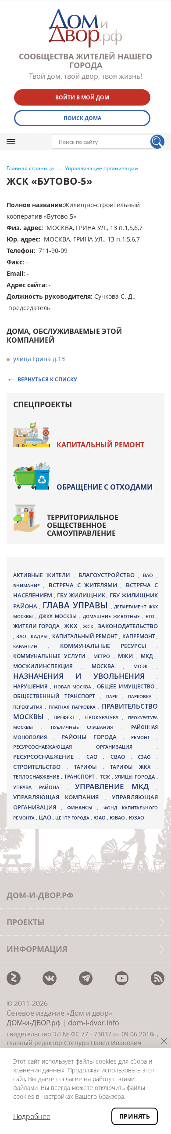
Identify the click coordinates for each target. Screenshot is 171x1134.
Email (15, 273)
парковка (142, 696)
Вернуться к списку (47, 379)
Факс (14, 262)
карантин (30, 646)
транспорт (80, 776)
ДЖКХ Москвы (59, 616)
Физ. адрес (24, 227)
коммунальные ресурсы (108, 646)
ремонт (144, 737)
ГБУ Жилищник (82, 595)
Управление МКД (116, 786)
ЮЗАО (136, 818)
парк (114, 696)
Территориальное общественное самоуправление (82, 525)
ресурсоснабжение (46, 757)
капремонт (139, 636)
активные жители (43, 575)
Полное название (34, 205)
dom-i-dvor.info (93, 1023)
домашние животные (112, 616)
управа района (40, 787)
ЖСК (89, 626)
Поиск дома (82, 118)
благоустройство (108, 575)
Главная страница (30, 168)
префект (66, 717)
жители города (37, 626)
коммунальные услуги (51, 656)
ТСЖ (106, 776)
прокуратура (104, 717)
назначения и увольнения (85, 676)
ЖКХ (72, 626)
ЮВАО (118, 817)
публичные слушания (86, 727)
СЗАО (147, 757)
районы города (92, 737)
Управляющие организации (101, 168)
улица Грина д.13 (39, 359)
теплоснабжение (37, 777)
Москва (107, 665)
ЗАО (22, 636)
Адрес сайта (26, 285)
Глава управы (76, 605)
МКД (149, 655)
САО (94, 757)
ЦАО (46, 817)
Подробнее (31, 1116)
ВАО (150, 575)
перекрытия (29, 707)
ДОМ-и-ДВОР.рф (34, 1023)
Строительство (40, 767)
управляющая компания (59, 797)
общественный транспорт (56, 696)
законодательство (128, 626)
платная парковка (73, 707)
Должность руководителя (49, 296)
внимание (28, 585)
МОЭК (145, 666)
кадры (40, 636)
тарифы (88, 767)
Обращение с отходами (105, 487)
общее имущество (127, 686)
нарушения (31, 686)
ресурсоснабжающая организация (85, 747)
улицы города (136, 776)
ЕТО (151, 616)
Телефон (20, 250)
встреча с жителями (85, 585)
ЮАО (100, 818)
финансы (82, 808)
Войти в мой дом (82, 97)
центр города (73, 818)
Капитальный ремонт (100, 445)
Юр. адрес (23, 239)
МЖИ (127, 656)
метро (103, 656)
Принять (134, 1116)
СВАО (120, 756)
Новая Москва (74, 687)
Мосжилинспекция (47, 666)
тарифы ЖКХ (133, 767)
